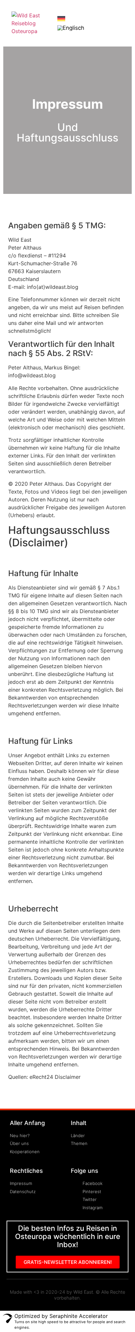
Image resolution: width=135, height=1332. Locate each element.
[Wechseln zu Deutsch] (61, 18)
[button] (121, 23)
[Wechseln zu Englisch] (70, 28)
